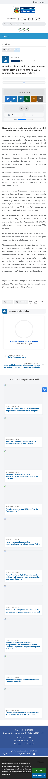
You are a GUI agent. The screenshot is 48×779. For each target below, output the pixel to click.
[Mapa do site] (35, 18)
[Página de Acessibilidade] (39, 18)
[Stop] (26, 108)
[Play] (21, 108)
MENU (6, 36)
